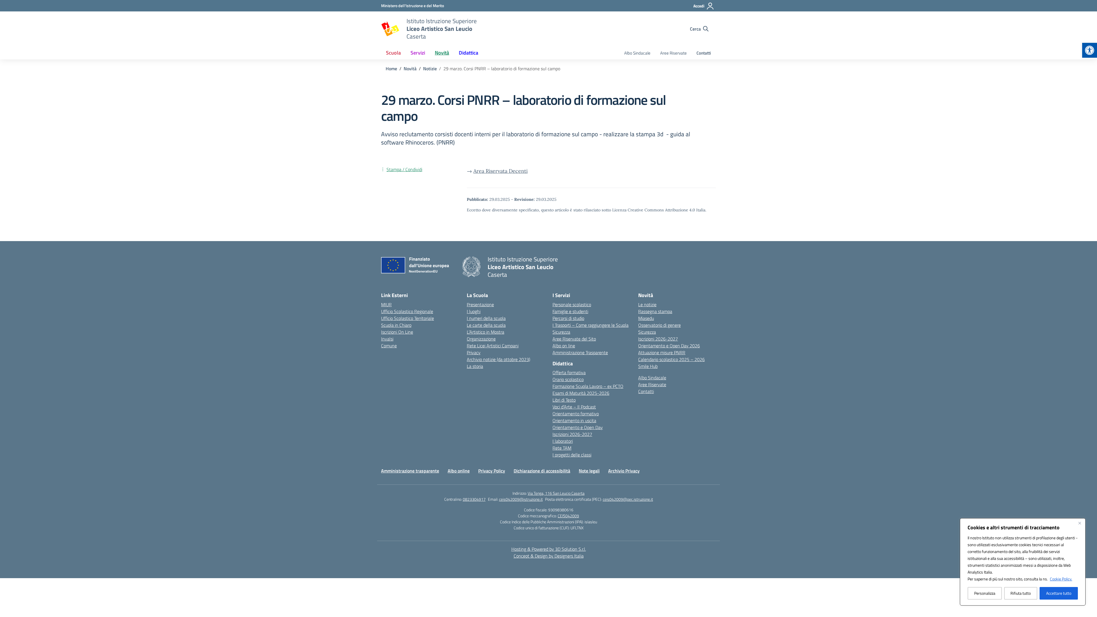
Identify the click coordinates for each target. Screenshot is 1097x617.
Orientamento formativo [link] (575, 413)
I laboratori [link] (562, 441)
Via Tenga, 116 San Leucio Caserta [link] (556, 493)
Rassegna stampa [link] (655, 311)
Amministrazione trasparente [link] (410, 470)
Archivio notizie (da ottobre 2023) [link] (498, 359)
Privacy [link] (474, 352)
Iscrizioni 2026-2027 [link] (572, 434)
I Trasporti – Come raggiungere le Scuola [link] (590, 325)
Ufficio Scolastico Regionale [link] (407, 311)
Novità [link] (442, 53)
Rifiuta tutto (1020, 593)
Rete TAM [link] (561, 447)
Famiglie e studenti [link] (570, 311)
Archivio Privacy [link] (624, 470)
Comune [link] (389, 345)
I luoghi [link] (474, 311)
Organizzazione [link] (481, 338)
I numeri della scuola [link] (486, 318)
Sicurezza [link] (561, 331)
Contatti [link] (703, 53)
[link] (1089, 50)
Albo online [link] (459, 470)
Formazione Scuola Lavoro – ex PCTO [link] (587, 386)
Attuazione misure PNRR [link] (661, 352)
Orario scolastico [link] (568, 379)
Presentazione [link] (480, 304)
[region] (1023, 562)
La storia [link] (475, 366)
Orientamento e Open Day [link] (577, 427)
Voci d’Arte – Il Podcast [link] (574, 406)
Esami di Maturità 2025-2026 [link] (580, 393)
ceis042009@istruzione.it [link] (521, 499)
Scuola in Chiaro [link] (396, 325)
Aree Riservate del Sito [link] (574, 338)
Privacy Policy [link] (491, 470)
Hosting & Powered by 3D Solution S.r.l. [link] (548, 549)
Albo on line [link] (563, 345)
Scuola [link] (393, 53)
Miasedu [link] (646, 318)
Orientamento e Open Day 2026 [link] (669, 345)
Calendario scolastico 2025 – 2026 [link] (671, 359)
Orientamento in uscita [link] (574, 420)
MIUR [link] (386, 304)
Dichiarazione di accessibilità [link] (542, 470)
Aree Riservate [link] (673, 53)
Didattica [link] (468, 53)
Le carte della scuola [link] (486, 325)
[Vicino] (1079, 523)
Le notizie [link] (647, 304)
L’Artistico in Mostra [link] (485, 331)
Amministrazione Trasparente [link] (580, 352)
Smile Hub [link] (648, 366)
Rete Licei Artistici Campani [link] (493, 345)
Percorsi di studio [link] (568, 318)
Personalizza (984, 593)
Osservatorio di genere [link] (659, 325)
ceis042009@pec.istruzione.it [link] (628, 499)
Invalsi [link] (387, 338)
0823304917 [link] (474, 499)
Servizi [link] (418, 53)
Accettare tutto (1058, 593)
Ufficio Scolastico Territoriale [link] (407, 318)
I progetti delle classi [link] (571, 454)
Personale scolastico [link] (571, 304)
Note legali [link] (589, 470)
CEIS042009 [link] (568, 516)
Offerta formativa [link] (569, 372)
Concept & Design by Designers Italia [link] (549, 555)
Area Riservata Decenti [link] (500, 171)
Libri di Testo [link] (564, 399)
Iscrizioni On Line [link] (397, 331)
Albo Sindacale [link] (637, 53)
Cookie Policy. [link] (1061, 579)
